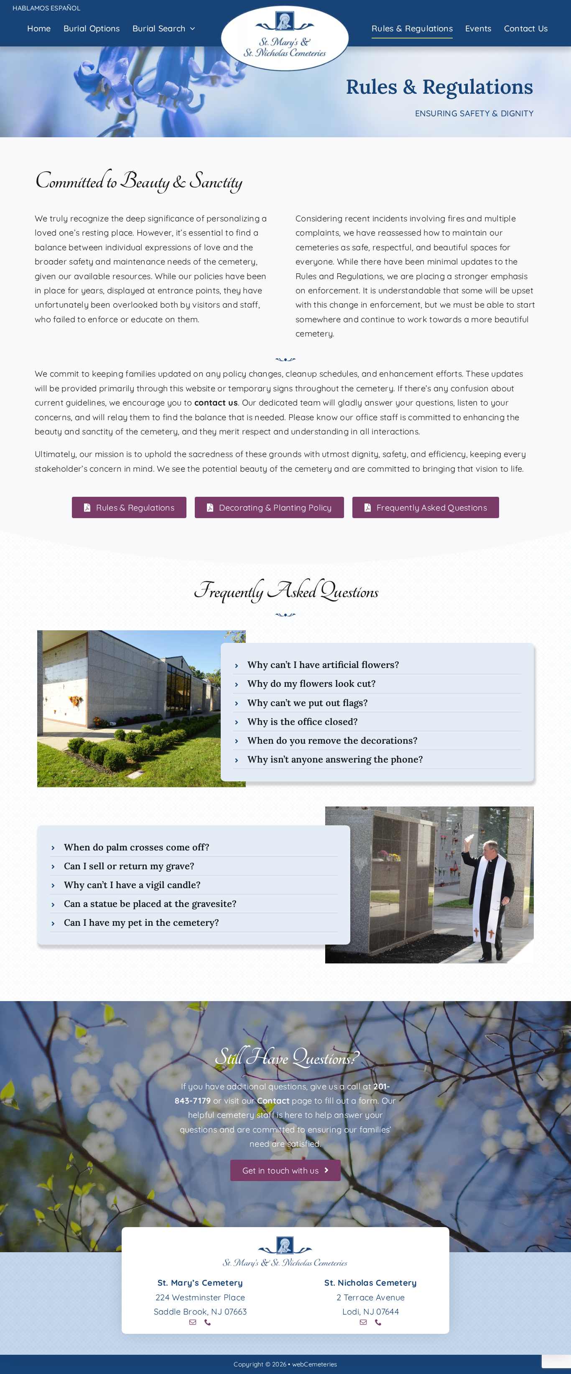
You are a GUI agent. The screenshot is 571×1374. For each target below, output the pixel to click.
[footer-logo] (285, 1239)
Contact (273, 1100)
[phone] (207, 1322)
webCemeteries (314, 1364)
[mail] (192, 1322)
